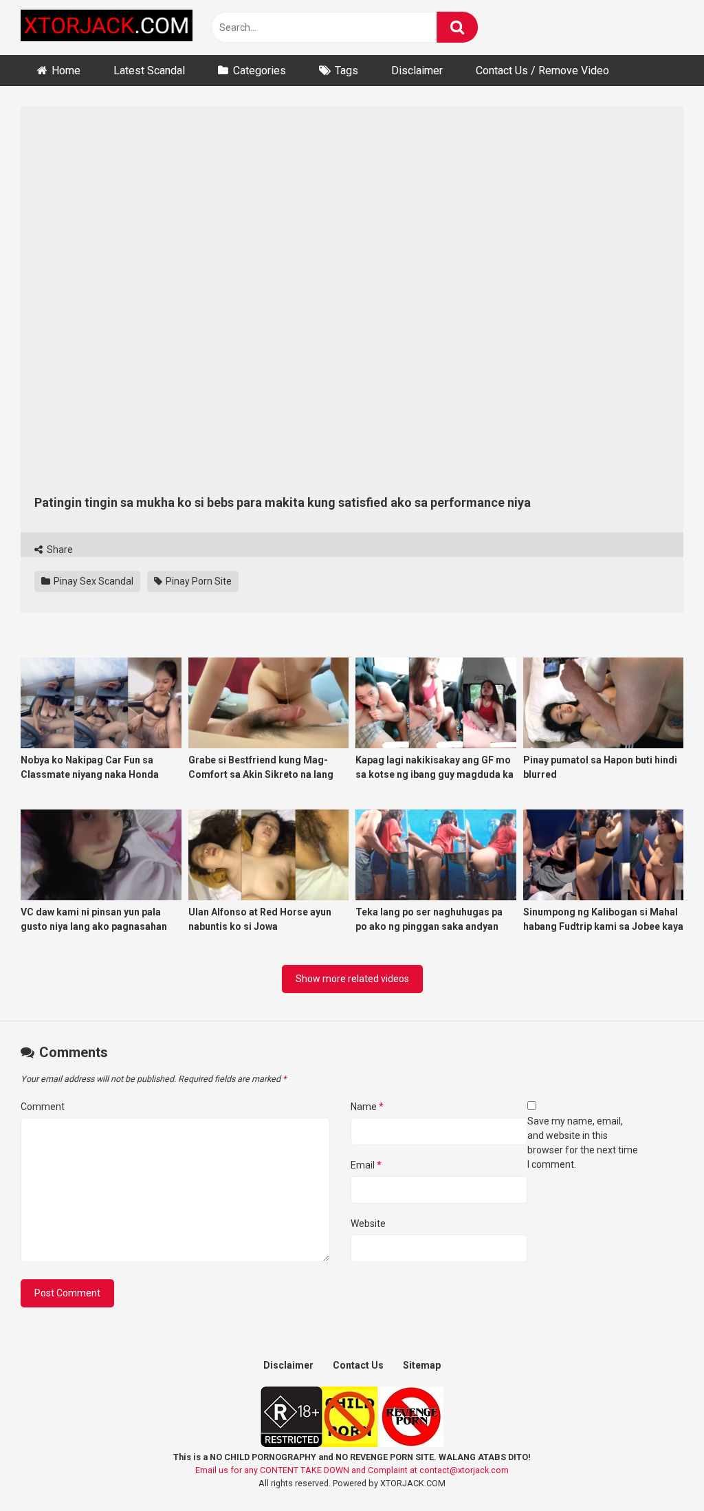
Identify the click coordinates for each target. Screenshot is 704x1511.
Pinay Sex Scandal (92, 581)
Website (368, 1223)
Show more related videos (352, 978)
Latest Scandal (149, 70)
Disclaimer (417, 70)
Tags (346, 70)
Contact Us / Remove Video (542, 70)
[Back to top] (657, 1469)
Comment (43, 1106)
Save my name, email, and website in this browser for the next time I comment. (582, 1143)
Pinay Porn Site (198, 581)
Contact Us (358, 1365)
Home (66, 70)
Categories (259, 70)
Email (366, 1165)
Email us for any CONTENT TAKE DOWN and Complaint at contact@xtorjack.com (352, 1470)
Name (367, 1106)
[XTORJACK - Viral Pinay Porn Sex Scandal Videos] (106, 28)
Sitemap (422, 1365)
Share (59, 549)
